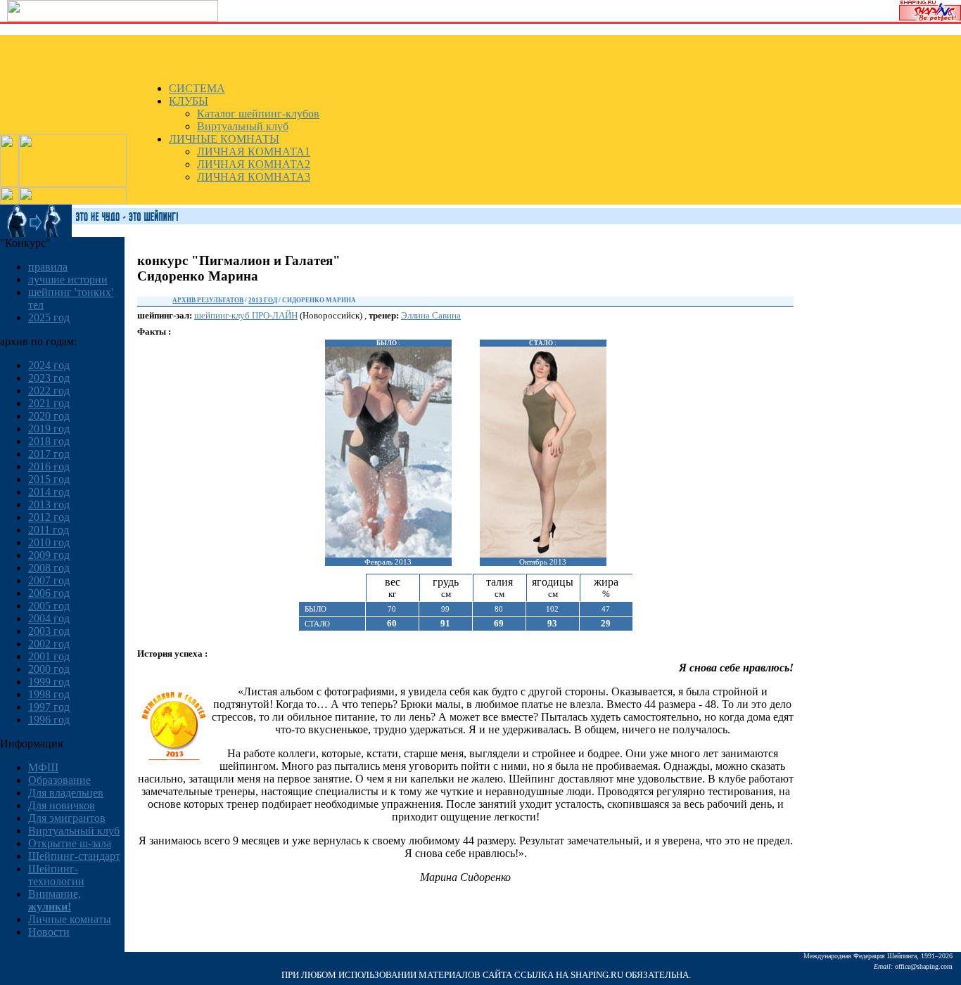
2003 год (49, 631)
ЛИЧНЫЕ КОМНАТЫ (224, 139)
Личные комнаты (69, 919)
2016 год (49, 466)
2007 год (49, 580)
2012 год (49, 517)
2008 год (49, 568)
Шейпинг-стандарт (74, 856)
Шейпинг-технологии (56, 875)
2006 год (49, 593)
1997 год (49, 707)
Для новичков (61, 805)
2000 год (49, 669)
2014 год (49, 492)
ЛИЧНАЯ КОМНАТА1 (253, 151)
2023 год (49, 378)
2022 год (49, 391)
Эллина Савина (431, 315)
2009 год (49, 555)
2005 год (49, 606)
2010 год (49, 542)
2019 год (49, 428)
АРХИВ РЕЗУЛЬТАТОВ (207, 300)
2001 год (49, 656)
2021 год (49, 403)
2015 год (49, 479)
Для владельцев (65, 793)
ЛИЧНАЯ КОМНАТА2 (253, 164)
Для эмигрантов (67, 818)
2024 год (49, 365)
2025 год (49, 317)
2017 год (49, 454)
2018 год (49, 441)
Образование (59, 780)
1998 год (49, 694)
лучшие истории (68, 279)
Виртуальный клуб (242, 126)
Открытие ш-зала (69, 843)
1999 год (49, 682)
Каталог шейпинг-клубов (258, 114)
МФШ (43, 767)
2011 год (48, 530)
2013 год (49, 504)
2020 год (49, 416)
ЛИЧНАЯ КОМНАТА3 (253, 177)
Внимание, (54, 900)
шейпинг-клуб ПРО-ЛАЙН (246, 315)
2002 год (49, 644)
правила (48, 267)
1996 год (49, 720)
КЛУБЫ (188, 101)
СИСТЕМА (197, 88)
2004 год (49, 618)
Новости (49, 932)
